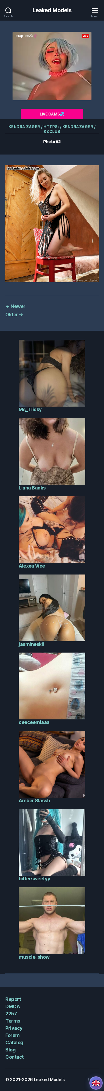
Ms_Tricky (30, 409)
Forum (12, 1035)
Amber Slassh (34, 800)
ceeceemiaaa (34, 722)
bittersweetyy (34, 878)
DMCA (12, 1006)
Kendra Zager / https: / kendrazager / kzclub (52, 129)
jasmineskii (31, 644)
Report (13, 999)
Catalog (14, 1042)
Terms (12, 1021)
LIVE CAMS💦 (52, 114)
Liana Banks (32, 488)
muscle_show (34, 957)
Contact (14, 1057)
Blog (10, 1050)
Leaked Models (52, 10)
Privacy (14, 1028)
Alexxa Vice (32, 566)
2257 (11, 1013)
